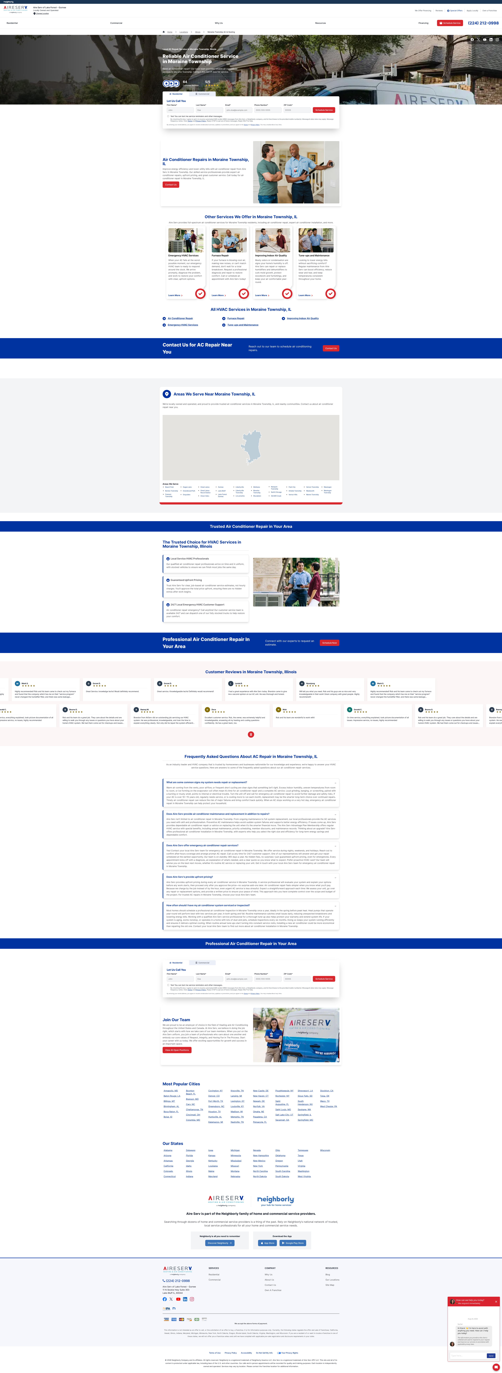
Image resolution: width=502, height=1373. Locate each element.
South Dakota (282, 1176)
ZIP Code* (288, 105)
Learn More (174, 295)
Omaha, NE (258, 1111)
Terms (190, 121)
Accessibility (246, 1353)
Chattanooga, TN (194, 1109)
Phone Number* (261, 105)
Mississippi (236, 1160)
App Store (269, 1244)
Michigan (235, 1150)
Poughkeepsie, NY (284, 1090)
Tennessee (303, 1150)
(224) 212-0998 (483, 23)
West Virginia (304, 1176)
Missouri (235, 1166)
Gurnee (220, 487)
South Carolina (282, 1171)
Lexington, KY (237, 1101)
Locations (184, 32)
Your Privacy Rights (289, 1353)
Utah (300, 1160)
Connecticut (170, 1176)
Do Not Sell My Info (264, 1353)
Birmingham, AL (171, 1106)
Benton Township (171, 491)
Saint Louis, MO (283, 1109)
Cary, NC (190, 1104)
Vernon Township (312, 487)
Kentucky (212, 1160)
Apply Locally (472, 10)
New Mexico (259, 1160)
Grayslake (186, 495)
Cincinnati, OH (193, 1114)
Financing (423, 23)
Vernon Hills (293, 495)
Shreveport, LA (305, 1090)
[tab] (176, 93)
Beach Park (169, 487)
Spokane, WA (304, 1109)
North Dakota (260, 1176)
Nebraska (235, 1176)
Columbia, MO (193, 1120)
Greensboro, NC (216, 1106)
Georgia (190, 1160)
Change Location (42, 13)
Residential (12, 23)
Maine (211, 1171)
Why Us (219, 23)
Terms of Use (215, 1353)
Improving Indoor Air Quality (271, 255)
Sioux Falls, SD (305, 1096)
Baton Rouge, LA (172, 1096)
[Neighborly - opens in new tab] (174, 1308)
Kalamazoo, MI (215, 1122)
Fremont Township (168, 495)
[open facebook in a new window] (472, 40)
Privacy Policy (201, 121)
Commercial (116, 23)
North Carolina (260, 1171)
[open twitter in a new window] (478, 40)
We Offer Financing (423, 10)
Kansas (211, 1155)
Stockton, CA (326, 1090)
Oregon (279, 1160)
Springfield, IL (304, 1114)
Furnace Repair (220, 255)
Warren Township (312, 495)
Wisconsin (325, 1150)
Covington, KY (215, 1090)
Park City (292, 487)
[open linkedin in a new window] (491, 40)
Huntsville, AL (215, 1116)
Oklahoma (280, 1155)
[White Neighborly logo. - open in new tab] (8, 2)
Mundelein (257, 496)
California (168, 1166)
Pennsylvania (281, 1166)
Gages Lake (187, 487)
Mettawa (256, 487)
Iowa (210, 1150)
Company (270, 1268)
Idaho (189, 1166)
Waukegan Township (328, 492)
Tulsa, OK (324, 1096)
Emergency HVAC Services (183, 255)
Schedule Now (329, 642)
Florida (189, 1155)
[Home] (164, 32)
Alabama (168, 1150)
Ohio (277, 1150)
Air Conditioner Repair (180, 318)
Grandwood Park (189, 491)
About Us (269, 1279)
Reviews (439, 10)
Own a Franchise (490, 10)
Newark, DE (259, 1101)
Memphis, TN (237, 1116)
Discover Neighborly (220, 1244)
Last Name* (201, 105)
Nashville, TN (237, 1122)
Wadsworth (310, 491)
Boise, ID (168, 1116)
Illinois (197, 32)
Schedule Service (451, 23)
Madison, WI (237, 1111)
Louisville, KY (237, 1106)
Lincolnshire (240, 496)
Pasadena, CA (260, 1116)
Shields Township (295, 491)
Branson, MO (192, 1099)
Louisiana (213, 1166)
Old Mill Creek (276, 496)
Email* (228, 105)
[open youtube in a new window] (484, 40)
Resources (320, 23)
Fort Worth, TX (215, 1101)
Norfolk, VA (259, 1106)
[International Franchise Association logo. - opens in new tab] (167, 1308)
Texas (301, 1155)
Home (169, 32)
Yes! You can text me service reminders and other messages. (196, 116)
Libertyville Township (240, 492)
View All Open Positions (177, 1050)
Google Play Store (294, 1244)
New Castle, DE (261, 1090)
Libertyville (240, 487)
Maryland (213, 1176)
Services (214, 1268)
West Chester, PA (328, 1106)
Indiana (189, 1176)
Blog (328, 1274)
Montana (235, 1171)
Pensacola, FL (260, 1122)
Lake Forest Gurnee (222, 495)
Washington (303, 1171)
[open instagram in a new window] (497, 40)
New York (258, 1166)
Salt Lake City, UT (284, 1114)
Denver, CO (214, 1096)
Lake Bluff (222, 491)
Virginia (301, 1166)
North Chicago (276, 492)
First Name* (172, 105)
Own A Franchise (273, 1290)
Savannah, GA (282, 1120)
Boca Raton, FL (171, 1111)
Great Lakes (205, 487)
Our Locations (332, 1279)
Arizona (167, 1155)
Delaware (190, 1150)
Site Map (330, 1285)
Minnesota (236, 1155)
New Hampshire (261, 1155)
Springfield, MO (305, 1120)
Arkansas (168, 1160)
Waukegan (328, 487)
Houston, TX (214, 1111)
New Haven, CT (261, 1096)
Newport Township (274, 488)
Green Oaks (205, 496)
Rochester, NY (282, 1096)
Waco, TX (324, 1101)
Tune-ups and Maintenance (314, 255)
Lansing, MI (236, 1096)
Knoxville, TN (237, 1090)
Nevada (257, 1150)
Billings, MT (169, 1101)
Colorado (168, 1171)
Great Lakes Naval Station (205, 492)
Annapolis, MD (171, 1090)
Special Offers (456, 10)
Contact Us (171, 184)
